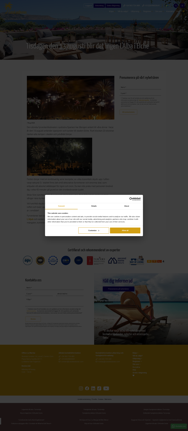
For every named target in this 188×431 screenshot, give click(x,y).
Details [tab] (94, 206)
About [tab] (126, 206)
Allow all (125, 230)
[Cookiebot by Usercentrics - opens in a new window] (131, 199)
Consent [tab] (61, 206)
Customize (92, 230)
